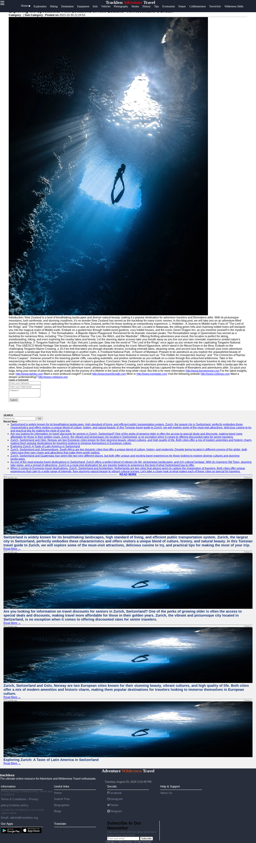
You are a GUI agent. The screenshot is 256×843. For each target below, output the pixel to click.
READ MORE (128, 474)
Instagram (116, 799)
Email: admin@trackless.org (19, 817)
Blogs (57, 811)
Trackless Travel (130, 2)
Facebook (115, 793)
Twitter (114, 805)
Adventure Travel (128, 771)
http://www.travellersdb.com (109, 373)
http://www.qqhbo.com (29, 373)
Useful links (61, 786)
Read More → (12, 548)
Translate (60, 823)
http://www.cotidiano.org (53, 377)
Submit (13, 400)
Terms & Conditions (14, 799)
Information (8, 786)
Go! (39, 418)
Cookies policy (18, 805)
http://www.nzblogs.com (215, 373)
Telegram (116, 811)
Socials (112, 786)
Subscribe (146, 838)
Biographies (61, 805)
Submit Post (62, 799)
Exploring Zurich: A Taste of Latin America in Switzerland (45, 446)
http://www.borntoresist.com (202, 370)
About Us (166, 793)
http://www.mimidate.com (152, 373)
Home (58, 793)
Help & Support (170, 786)
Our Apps (7, 823)
